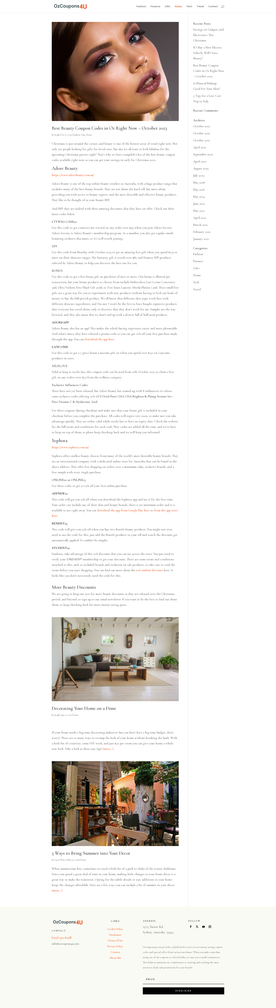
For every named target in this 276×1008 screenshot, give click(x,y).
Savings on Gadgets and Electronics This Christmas (208, 35)
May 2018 (199, 183)
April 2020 (200, 161)
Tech (189, 6)
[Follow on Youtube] (203, 926)
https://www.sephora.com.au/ (70, 447)
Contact (213, 6)
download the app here (99, 339)
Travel (200, 6)
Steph (56, 134)
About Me (115, 958)
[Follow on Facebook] (190, 926)
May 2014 (199, 197)
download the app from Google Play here (123, 510)
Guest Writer (60, 860)
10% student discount (149, 570)
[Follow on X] (197, 926)
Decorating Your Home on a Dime (84, 708)
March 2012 (200, 225)
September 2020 (203, 154)
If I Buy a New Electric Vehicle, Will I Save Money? (207, 53)
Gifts (167, 6)
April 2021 (199, 147)
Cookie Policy (115, 929)
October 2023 (201, 126)
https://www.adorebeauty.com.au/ (73, 175)
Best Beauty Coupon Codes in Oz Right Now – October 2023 (109, 128)
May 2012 (198, 211)
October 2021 (201, 140)
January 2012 (201, 239)
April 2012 (199, 218)
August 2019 (200, 168)
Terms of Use (115, 940)
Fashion (141, 6)
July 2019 (198, 175)
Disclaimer (115, 934)
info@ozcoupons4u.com (65, 943)
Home (178, 6)
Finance (155, 6)
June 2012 (199, 204)
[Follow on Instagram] (209, 926)
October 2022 (201, 133)
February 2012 (201, 232)
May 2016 (199, 190)
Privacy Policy (115, 946)
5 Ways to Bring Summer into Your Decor (91, 853)
